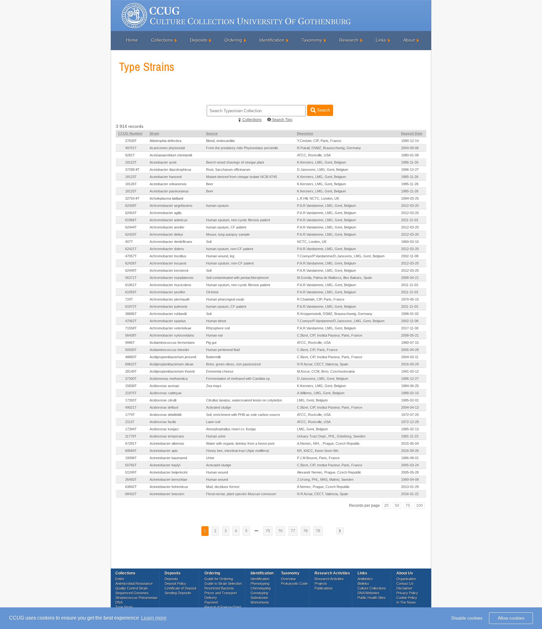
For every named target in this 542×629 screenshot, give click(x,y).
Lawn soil (213, 422)
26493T (131, 479)
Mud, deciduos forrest (222, 487)
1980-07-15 (410, 342)
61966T (131, 220)
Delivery (211, 598)
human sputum (217, 205)
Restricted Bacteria (219, 588)
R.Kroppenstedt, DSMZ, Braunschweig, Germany (334, 314)
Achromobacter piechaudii (169, 299)
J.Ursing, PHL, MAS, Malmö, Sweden (325, 479)
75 (408, 505)
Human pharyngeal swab (225, 299)
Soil (208, 242)
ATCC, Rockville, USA (314, 155)
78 (305, 531)
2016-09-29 (410, 364)
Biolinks (363, 583)
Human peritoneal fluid (223, 350)
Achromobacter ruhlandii (168, 314)
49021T (131, 407)
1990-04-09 (410, 479)
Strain (154, 133)
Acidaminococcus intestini (169, 350)
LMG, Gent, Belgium (312, 400)
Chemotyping (261, 588)
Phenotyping (260, 583)
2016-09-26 (410, 451)
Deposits (198, 40)
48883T (131, 357)
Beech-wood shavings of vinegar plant (235, 162)
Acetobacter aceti (163, 162)
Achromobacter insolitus (168, 256)
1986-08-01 (410, 458)
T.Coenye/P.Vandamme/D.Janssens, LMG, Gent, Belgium (341, 256)
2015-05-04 (410, 443)
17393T (131, 400)
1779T (130, 415)
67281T (131, 443)
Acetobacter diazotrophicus (170, 169)
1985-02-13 (410, 429)
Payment (211, 602)
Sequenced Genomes (132, 593)
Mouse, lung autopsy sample (228, 234)
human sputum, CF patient (226, 227)
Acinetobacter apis (164, 451)
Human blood (216, 321)
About (409, 40)
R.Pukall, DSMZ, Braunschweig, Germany (329, 148)
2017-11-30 (409, 328)
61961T (131, 285)
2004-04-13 (410, 407)
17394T (131, 429)
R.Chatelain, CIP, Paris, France (320, 299)
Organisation (406, 579)
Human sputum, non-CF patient (230, 263)
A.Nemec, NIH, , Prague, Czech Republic (328, 443)
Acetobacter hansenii (166, 177)
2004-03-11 (409, 357)
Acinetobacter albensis (167, 443)
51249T (131, 472)
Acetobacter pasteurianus (169, 191)
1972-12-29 (410, 422)
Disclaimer (404, 588)
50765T (131, 465)
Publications (324, 588)
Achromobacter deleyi (166, 234)
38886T (131, 314)
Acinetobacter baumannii (168, 458)
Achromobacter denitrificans (171, 242)
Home (132, 40)
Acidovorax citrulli (163, 400)
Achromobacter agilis (166, 213)
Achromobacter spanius (168, 321)
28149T (131, 371)
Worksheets (260, 602)
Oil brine (212, 292)
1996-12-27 (410, 169)
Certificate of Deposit (180, 588)
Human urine (216, 436)
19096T (131, 458)
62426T (131, 263)
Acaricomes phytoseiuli (167, 148)
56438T (131, 335)
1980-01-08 (410, 155)
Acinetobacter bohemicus (169, 487)
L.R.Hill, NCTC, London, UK (318, 198)
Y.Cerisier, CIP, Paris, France (319, 141)
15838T (131, 386)
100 (419, 505)
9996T (130, 342)
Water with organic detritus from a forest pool (240, 443)
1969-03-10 (410, 242)
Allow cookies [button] (511, 618)
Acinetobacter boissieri (167, 494)
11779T (130, 436)
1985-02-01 (410, 400)
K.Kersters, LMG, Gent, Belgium (321, 162)
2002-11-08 (409, 256)
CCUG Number (130, 133)
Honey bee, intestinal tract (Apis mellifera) (237, 451)
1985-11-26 (409, 177)
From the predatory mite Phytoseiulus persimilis (242, 148)
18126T (131, 184)
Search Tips (281, 120)
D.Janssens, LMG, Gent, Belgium (322, 169)
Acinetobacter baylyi (165, 465)
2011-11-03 (409, 220)
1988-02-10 (410, 393)
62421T (131, 249)
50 (397, 505)
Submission (259, 598)
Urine (210, 458)
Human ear (214, 335)
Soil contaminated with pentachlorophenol (237, 278)
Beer (209, 184)
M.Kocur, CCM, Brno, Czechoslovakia (326, 371)
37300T (131, 378)
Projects (321, 583)
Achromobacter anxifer (167, 227)
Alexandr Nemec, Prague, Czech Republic (329, 472)
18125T (131, 191)
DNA (119, 602)
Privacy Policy (407, 593)
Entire (119, 579)
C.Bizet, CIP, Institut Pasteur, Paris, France (329, 335)
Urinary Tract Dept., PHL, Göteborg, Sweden (331, 436)
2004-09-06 (410, 148)
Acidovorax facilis (163, 422)
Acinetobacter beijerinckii (168, 472)
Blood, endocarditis (220, 141)
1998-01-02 (410, 314)
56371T (131, 278)
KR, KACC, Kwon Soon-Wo (317, 451)
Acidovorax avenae (164, 386)
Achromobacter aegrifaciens (171, 205)
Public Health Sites (372, 598)
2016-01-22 (410, 494)
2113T (130, 422)
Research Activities (329, 579)
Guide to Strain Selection (223, 583)
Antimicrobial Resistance (134, 583)
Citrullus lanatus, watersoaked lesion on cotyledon (244, 400)
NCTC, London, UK (312, 242)
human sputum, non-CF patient (229, 249)
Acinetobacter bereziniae (168, 479)
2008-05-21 (410, 335)
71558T (131, 328)
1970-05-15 (410, 299)
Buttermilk (213, 357)
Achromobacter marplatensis (172, 278)
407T (129, 242)
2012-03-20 (410, 205)
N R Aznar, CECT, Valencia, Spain (322, 364)
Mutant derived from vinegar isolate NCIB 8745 (241, 177)
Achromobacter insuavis (168, 263)
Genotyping (259, 593)
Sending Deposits (178, 593)
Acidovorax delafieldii (165, 415)
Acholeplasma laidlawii (166, 198)
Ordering (233, 40)
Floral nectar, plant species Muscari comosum (241, 494)
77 (293, 531)
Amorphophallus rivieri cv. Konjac (231, 429)
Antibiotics (365, 579)
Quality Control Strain (131, 588)
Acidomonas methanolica (169, 378)
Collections (162, 40)
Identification (271, 40)
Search (323, 110)
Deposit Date (411, 133)
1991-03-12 (410, 371)
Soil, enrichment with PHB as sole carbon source (243, 415)
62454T (131, 213)
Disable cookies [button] (466, 618)
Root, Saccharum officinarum (228, 169)
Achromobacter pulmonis (169, 306)
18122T (131, 162)
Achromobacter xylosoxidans (172, 335)
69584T (131, 451)
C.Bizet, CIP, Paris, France (317, 350)
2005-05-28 (410, 472)
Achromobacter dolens (167, 249)
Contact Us (405, 583)
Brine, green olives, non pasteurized (233, 364)
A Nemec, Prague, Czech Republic (323, 487)
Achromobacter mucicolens (170, 285)
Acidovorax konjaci (164, 429)
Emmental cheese (219, 371)
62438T (131, 205)
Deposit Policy (175, 583)
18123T (131, 177)
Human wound (217, 472)
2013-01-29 (410, 487)
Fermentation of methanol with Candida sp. (238, 378)
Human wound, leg (220, 256)
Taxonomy (312, 40)
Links (381, 40)
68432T (131, 494)
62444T (131, 227)
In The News (406, 602)
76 (280, 531)
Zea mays (213, 386)
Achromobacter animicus (169, 220)
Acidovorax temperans (167, 436)
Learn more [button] (154, 618)
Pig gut (211, 342)
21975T (131, 393)
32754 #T (132, 198)
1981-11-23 (409, 436)
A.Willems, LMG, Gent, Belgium (320, 393)
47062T (131, 321)
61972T (131, 306)
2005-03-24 (410, 465)
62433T (131, 234)
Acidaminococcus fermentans (172, 342)
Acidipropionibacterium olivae (172, 364)
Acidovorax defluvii (164, 407)
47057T (131, 256)
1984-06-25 (410, 386)
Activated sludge (218, 407)
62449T (131, 270)
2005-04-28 (410, 350)
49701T (131, 148)
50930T (131, 350)
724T (129, 299)
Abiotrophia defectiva (165, 141)
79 (318, 531)
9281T (130, 155)
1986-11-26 (409, 162)
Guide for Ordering (219, 579)
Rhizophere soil (218, 328)
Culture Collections (372, 588)
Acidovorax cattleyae (166, 393)
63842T (131, 487)
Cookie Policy (406, 598)
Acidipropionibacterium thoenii (172, 371)
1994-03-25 (410, 198)
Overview (288, 579)
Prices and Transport (221, 593)
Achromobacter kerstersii (169, 270)
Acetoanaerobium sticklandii (171, 155)
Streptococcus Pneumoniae (136, 598)
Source (212, 133)
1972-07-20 (410, 415)
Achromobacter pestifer (167, 292)
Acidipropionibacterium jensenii (173, 357)
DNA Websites (369, 593)
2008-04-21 (410, 278)
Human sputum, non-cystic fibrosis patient (238, 220)
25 (386, 505)
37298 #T (132, 169)
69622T (131, 364)
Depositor (305, 133)
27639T (131, 141)
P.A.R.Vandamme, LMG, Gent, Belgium (326, 205)
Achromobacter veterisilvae (170, 328)
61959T (131, 292)
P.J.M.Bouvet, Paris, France (318, 458)
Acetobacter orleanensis (168, 184)
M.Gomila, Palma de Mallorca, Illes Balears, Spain (334, 278)
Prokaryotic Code (294, 583)
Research (349, 40)
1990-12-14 (410, 141)
